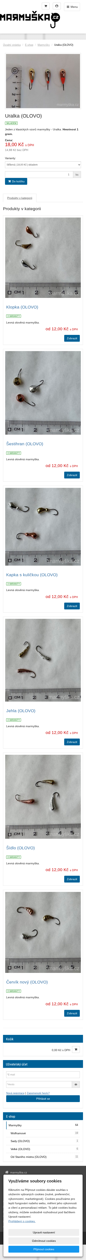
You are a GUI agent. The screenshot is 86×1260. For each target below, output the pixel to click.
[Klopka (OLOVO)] (43, 258)
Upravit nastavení (44, 1232)
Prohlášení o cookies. (22, 1221)
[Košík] (46, 6)
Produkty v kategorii (19, 198)
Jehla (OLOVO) (20, 710)
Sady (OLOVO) (44, 1141)
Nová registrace (15, 1093)
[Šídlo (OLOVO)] (43, 797)
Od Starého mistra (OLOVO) (44, 1156)
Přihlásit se (43, 1098)
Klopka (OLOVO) (22, 307)
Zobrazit (72, 338)
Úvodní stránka (12, 45)
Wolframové (44, 1133)
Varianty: (10, 158)
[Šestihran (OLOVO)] (43, 392)
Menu (74, 6)
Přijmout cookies (43, 1249)
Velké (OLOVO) (44, 1149)
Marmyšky (44, 45)
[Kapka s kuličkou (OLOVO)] (43, 526)
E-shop (29, 45)
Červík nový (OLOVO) (27, 982)
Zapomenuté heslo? (38, 1093)
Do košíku (18, 181)
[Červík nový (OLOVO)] (43, 932)
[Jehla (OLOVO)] (43, 660)
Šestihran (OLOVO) (24, 443)
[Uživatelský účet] (57, 6)
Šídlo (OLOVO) (20, 848)
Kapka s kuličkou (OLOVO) (32, 574)
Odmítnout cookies (44, 1240)
